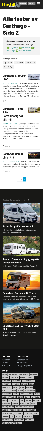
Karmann (12, 397)
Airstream (13, 374)
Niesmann (6, 404)
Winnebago (17, 423)
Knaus (20, 397)
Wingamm (6, 423)
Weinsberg (19, 420)
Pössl (31, 407)
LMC (22, 400)
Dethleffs (6, 384)
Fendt (15, 387)
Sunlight (28, 413)
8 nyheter (13, 47)
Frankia (29, 387)
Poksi (4, 407)
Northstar (24, 404)
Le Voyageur (14, 400)
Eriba (31, 384)
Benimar (33, 374)
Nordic (15, 404)
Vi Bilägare (6, 365)
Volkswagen (7, 420)
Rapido (5, 410)
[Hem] (11, 5)
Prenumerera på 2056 (4, 184)
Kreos (27, 397)
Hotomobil (6, 394)
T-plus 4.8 (8, 62)
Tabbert (5, 416)
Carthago (6, 381)
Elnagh (24, 384)
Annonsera (22, 362)
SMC (25, 410)
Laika (4, 400)
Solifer (32, 410)
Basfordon (23, 374)
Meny (38, 3)
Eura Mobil (6, 387)
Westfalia (29, 420)
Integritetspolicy (24, 365)
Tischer (18, 416)
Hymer (16, 394)
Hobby (20, 391)
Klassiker (6, 359)
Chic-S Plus (8, 67)
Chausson (16, 381)
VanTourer (27, 416)
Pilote (33, 404)
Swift (36, 413)
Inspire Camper (27, 394)
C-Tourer (19, 62)
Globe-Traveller (9, 391)
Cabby (22, 378)
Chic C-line (30, 62)
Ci (23, 381)
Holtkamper (30, 391)
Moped (5, 362)
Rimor (19, 410)
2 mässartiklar (25, 50)
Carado (30, 378)
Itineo (37, 394)
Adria (4, 374)
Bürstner (14, 378)
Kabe (4, 397)
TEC (12, 416)
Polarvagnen (21, 407)
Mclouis (36, 400)
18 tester (26, 47)
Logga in (31, 3)
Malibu (28, 400)
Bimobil (5, 378)
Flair (22, 387)
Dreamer (15, 384)
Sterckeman (7, 413)
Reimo (12, 410)
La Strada (35, 397)
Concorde (30, 381)
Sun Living (18, 413)
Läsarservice (22, 359)
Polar (11, 407)
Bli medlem (22, 3)
